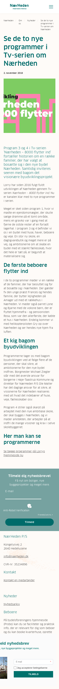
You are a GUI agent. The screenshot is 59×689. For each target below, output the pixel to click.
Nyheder (31, 20)
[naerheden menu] (51, 7)
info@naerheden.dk (16, 556)
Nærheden (8, 20)
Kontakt (10, 572)
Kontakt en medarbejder (19, 580)
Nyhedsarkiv (12, 604)
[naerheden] (19, 6)
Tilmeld (29, 522)
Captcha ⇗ (45, 515)
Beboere (10, 612)
